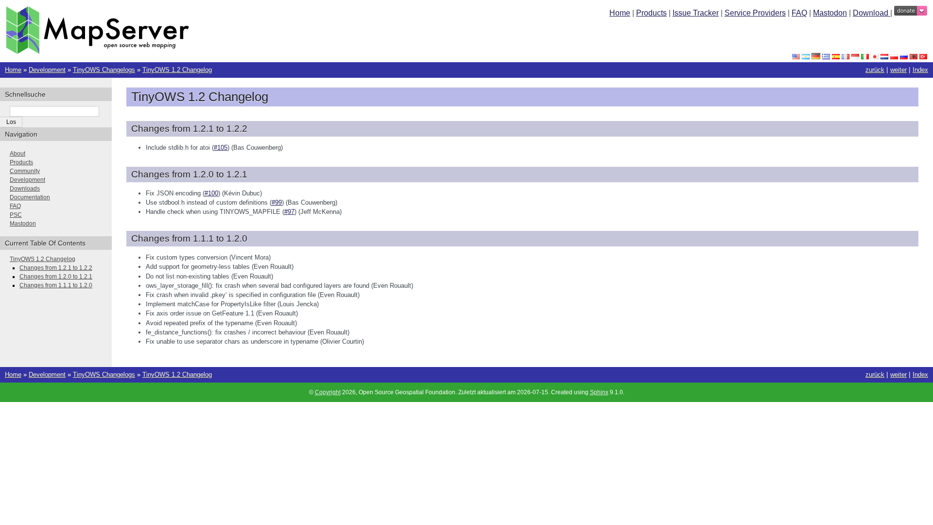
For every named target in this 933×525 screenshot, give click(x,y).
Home (619, 13)
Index (920, 69)
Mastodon (830, 13)
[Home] (97, 52)
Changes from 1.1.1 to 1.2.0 (55, 285)
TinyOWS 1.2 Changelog (177, 69)
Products (651, 13)
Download (871, 13)
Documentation (30, 197)
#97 (289, 211)
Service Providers (755, 13)
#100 (211, 193)
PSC (16, 214)
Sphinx (599, 392)
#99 (277, 202)
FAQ (799, 13)
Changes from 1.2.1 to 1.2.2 (55, 267)
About (17, 153)
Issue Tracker (696, 13)
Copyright (328, 392)
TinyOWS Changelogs (104, 69)
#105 (220, 147)
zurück (874, 69)
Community (25, 171)
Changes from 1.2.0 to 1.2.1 (55, 276)
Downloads (25, 188)
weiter (898, 69)
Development (47, 69)
